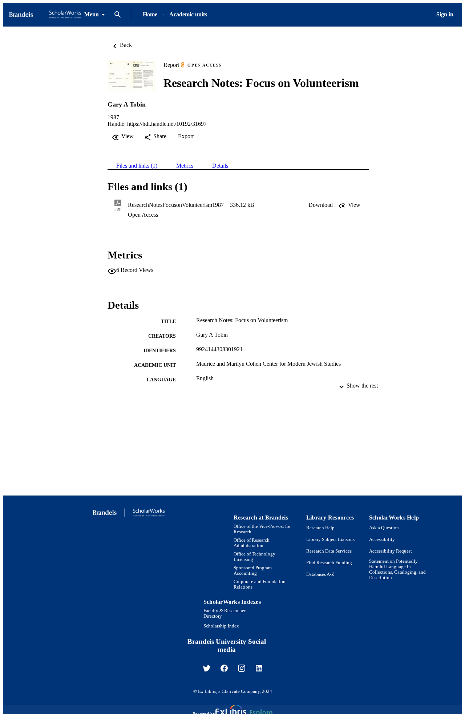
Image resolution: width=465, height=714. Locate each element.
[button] (321, 205)
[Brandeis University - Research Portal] (45, 15)
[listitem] (206, 668)
